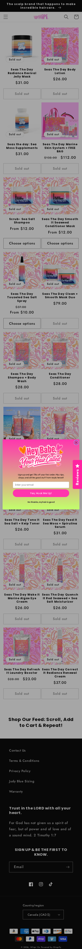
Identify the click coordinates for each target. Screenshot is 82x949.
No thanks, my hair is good (41, 502)
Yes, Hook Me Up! (41, 493)
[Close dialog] (76, 443)
